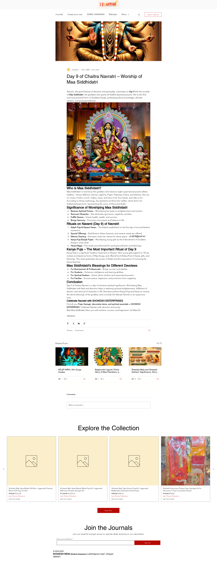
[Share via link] (84, 323)
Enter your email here (64, 539)
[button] (139, 14)
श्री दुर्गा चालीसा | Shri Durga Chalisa (69, 370)
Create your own (75, 14)
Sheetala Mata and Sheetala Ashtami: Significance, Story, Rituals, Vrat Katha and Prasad (144, 370)
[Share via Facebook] (68, 323)
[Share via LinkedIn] (79, 323)
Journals (59, 14)
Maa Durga (71, 316)
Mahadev (113, 14)
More (124, 14)
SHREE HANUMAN (95, 14)
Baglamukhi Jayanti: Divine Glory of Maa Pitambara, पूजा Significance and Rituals (108, 370)
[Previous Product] (3, 469)
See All (159, 343)
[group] (108, 469)
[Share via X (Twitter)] (73, 323)
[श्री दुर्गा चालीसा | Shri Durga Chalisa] (71, 356)
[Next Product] (213, 469)
